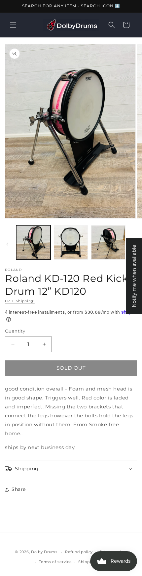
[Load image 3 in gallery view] (108, 242)
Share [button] (19, 489)
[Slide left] (7, 244)
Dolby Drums (44, 552)
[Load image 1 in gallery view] (33, 242)
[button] (13, 25)
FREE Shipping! (20, 301)
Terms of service (55, 561)
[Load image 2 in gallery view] (71, 242)
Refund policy (79, 552)
